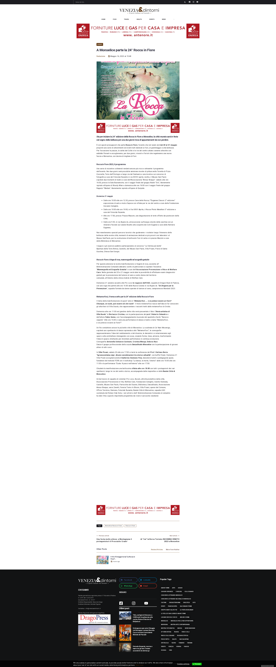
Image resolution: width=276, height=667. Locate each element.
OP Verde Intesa (166, 632)
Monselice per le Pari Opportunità (182, 621)
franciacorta (172, 606)
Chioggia (179, 591)
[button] (128, 579)
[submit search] (185, 2)
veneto (163, 646)
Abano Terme (165, 588)
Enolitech (186, 602)
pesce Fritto (165, 639)
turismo (189, 643)
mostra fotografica (168, 628)
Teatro (174, 643)
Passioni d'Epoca (182, 635)
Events (99, 44)
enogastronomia (174, 602)
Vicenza (163, 650)
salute (174, 639)
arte (173, 588)
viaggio (186, 646)
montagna (164, 624)
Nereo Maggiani (190, 628)
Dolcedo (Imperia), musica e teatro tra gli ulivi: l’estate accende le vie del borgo (142, 649)
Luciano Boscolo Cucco (169, 617)
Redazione (100, 56)
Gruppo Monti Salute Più (169, 610)
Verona (178, 646)
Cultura (163, 602)
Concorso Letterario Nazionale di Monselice (176, 599)
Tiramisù (181, 643)
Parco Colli (186, 632)
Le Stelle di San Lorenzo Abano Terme (173, 613)
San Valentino (184, 639)
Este (194, 602)
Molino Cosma (184, 617)
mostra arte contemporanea (180, 624)
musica (179, 628)
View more (139, 665)
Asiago (180, 588)
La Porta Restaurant (186, 610)
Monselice (164, 621)
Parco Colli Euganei (167, 635)
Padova (176, 632)
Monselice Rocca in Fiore (113, 525)
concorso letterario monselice (171, 595)
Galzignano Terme (186, 606)
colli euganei (189, 591)
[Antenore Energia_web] (138, 31)
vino (170, 650)
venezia (171, 646)
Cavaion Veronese (167, 591)
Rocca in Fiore (130, 525)
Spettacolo (165, 643)
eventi (163, 606)
